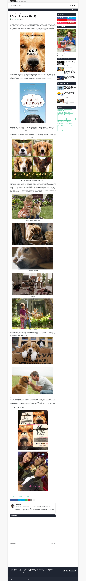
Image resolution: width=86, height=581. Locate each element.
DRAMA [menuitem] (30, 9)
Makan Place (61, 119)
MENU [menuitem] (15, 9)
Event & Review (68, 112)
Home (11, 5)
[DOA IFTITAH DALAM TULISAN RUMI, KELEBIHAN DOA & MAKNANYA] (60, 88)
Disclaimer (19, 5)
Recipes (67, 121)
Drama (60, 112)
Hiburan (67, 114)
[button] (72, 10)
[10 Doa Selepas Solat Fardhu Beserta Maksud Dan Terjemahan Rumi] (60, 63)
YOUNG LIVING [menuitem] (57, 9)
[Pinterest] (29, 500)
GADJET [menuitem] (65, 9)
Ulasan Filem (61, 127)
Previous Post (13, 543)
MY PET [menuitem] (41, 9)
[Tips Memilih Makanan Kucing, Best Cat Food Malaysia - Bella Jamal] (60, 101)
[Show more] (34, 500)
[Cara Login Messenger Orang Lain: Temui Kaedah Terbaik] (60, 78)
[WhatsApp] (26, 500)
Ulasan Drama (68, 125)
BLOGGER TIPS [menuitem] (48, 9)
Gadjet (60, 114)
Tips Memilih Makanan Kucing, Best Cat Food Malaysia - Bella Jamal (69, 101)
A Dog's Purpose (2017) (17, 13)
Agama (60, 110)
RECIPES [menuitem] (36, 9)
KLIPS (24, 496)
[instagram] (72, 571)
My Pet (60, 121)
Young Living (70, 127)
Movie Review (28, 496)
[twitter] (72, 5)
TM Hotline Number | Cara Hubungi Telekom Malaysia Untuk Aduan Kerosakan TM (70, 94)
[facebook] (70, 5)
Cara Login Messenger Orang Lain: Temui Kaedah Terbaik (70, 77)
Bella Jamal (18, 504)
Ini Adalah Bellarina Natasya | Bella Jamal (25, 579)
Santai (68, 123)
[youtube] (74, 5)
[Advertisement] (33, 532)
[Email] (31, 500)
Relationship (61, 123)
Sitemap (14, 5)
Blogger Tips (68, 110)
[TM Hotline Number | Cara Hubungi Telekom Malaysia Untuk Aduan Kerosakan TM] (60, 94)
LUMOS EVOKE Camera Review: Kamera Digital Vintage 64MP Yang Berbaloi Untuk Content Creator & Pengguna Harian (70, 70)
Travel (60, 125)
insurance (60, 130)
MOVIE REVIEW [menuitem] (23, 9)
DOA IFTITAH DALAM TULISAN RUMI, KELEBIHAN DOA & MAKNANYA (70, 87)
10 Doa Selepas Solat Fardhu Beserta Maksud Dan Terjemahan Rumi (69, 62)
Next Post (53, 543)
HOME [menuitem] (11, 9)
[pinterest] (75, 571)
